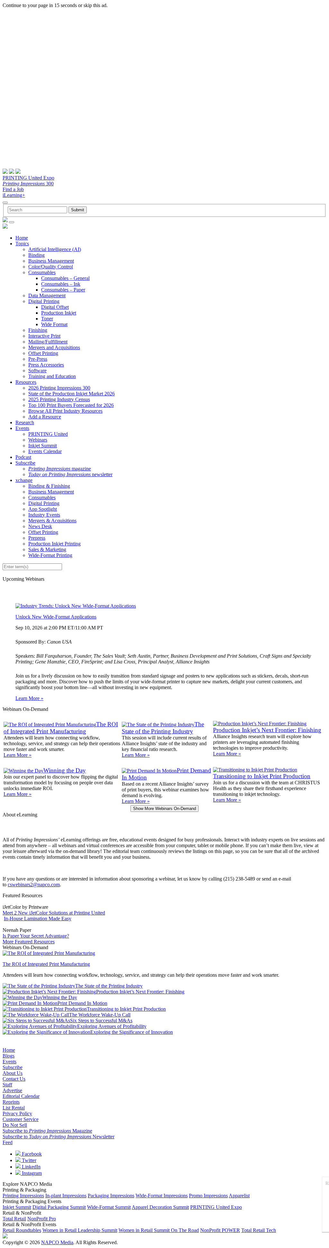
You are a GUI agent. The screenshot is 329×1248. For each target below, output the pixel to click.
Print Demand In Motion (82, 1003)
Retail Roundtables (22, 1230)
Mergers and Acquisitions (54, 347)
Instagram (31, 1173)
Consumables (42, 272)
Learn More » (29, 698)
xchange (23, 480)
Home (21, 237)
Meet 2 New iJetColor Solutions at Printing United (54, 912)
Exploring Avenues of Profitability (112, 1026)
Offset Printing (43, 353)
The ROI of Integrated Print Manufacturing (61, 728)
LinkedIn (30, 1166)
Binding (36, 255)
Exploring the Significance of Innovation (131, 1032)
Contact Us (14, 1079)
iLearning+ (14, 195)
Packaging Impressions (111, 1195)
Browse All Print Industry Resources (65, 411)
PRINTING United (48, 434)
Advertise (12, 1090)
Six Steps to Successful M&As (101, 1020)
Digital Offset (55, 307)
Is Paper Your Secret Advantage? (36, 936)
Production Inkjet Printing (54, 543)
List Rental (14, 1107)
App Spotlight (42, 509)
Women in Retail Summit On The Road (159, 1230)
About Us (12, 1073)
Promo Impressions (208, 1195)
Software (37, 370)
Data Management (47, 295)
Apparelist (239, 1195)
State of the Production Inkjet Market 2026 (71, 393)
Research (24, 422)
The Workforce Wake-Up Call (99, 1014)
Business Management (51, 261)
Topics (22, 243)
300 (28, 183)
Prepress (36, 538)
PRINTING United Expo (28, 178)
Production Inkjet (58, 313)
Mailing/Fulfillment (47, 341)
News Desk (40, 526)
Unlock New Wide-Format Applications (55, 617)
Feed (8, 1142)
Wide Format (54, 324)
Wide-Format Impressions (162, 1195)
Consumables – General (65, 278)
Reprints (11, 1102)
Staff (7, 1084)
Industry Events (44, 515)
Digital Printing (43, 301)
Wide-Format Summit (109, 1207)
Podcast (23, 457)
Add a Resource (44, 416)
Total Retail (14, 1218)
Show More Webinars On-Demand (164, 808)
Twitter (28, 1160)
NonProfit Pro (41, 1218)
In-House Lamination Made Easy (37, 918)
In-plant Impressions (65, 1195)
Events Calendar (45, 451)
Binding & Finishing (49, 486)
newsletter (70, 474)
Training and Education (52, 376)
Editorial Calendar (21, 1096)
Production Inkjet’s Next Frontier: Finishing (267, 730)
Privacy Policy (17, 1113)
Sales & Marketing (47, 549)
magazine (59, 468)
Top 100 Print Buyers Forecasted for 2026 (71, 405)
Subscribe (25, 463)
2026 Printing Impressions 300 (59, 388)
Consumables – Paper (63, 289)
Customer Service (21, 1119)
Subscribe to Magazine (47, 1131)
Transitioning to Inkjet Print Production (261, 776)
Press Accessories (46, 364)
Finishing (37, 330)
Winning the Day (64, 770)
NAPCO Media (57, 1242)
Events (22, 428)
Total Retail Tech (258, 1230)
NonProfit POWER (220, 1230)
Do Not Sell (15, 1125)
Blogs (8, 1055)
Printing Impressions (23, 1195)
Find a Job (13, 189)
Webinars (37, 440)
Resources (25, 382)
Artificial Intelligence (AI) (54, 249)
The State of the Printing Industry (163, 728)
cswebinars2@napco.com (34, 884)
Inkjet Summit (42, 445)
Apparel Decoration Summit (160, 1207)
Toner (47, 318)
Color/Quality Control (50, 266)
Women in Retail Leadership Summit (79, 1230)
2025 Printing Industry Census (59, 399)
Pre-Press (37, 359)
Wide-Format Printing (50, 555)
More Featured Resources (29, 941)
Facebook (31, 1154)
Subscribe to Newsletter (58, 1136)
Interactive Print (44, 336)
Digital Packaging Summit (59, 1207)
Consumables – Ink (60, 284)
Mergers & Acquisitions (52, 520)
